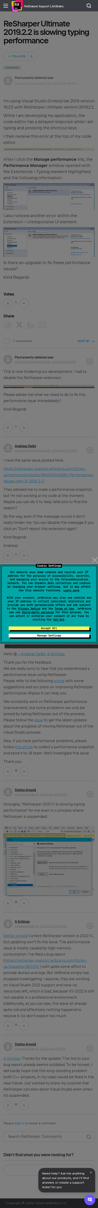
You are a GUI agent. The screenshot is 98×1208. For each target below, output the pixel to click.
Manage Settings (49, 635)
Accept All (49, 628)
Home (17, 5)
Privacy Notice (29, 608)
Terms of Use (64, 608)
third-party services (38, 612)
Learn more (71, 590)
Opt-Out (58, 619)
